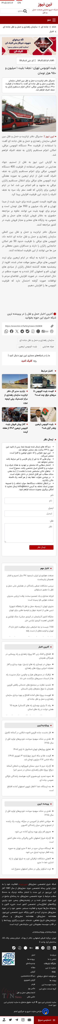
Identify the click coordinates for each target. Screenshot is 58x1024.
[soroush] (33, 331)
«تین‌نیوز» (23, 884)
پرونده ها (31, 959)
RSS (54, 972)
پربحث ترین (43, 804)
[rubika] (38, 331)
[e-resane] (8, 958)
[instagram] (48, 948)
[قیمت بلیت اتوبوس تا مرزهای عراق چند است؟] (43, 381)
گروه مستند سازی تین (47, 988)
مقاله (33, 967)
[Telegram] (16, 1020)
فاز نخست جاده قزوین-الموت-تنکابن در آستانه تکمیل (28, 732)
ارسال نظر (41, 547)
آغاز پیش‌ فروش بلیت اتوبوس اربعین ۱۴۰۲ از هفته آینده (15, 428)
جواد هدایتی (48, 346)
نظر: (51, 521)
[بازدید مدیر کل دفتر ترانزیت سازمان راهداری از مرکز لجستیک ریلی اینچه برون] (15, 381)
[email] (37, 948)
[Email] (29, 1020)
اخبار (52, 31)
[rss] (54, 948)
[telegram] (22, 331)
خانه (54, 27)
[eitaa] (45, 331)
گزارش (33, 971)
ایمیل (50, 508)
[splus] (19, 948)
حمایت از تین (50, 968)
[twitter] (17, 331)
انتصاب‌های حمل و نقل (26, 992)
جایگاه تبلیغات (50, 963)
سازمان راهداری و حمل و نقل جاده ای (20, 27)
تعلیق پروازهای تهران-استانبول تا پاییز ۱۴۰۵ (32, 749)
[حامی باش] (4, 1020)
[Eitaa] (31, 948)
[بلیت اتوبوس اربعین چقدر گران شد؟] (43, 414)
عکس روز (31, 988)
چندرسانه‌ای (30, 963)
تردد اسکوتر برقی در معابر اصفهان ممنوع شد (31, 868)
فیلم (33, 984)
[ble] (27, 331)
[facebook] (11, 331)
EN (19, 3)
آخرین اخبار (44, 647)
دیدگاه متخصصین (28, 976)
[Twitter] (10, 1020)
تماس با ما (52, 959)
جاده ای (44, 27)
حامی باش (31, 996)
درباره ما (53, 955)
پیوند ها (53, 980)
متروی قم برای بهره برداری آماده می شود (33, 831)
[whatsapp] (6, 331)
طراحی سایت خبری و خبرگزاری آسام (28, 1011)
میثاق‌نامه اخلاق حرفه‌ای (46, 976)
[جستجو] (25, 11)
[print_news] (51, 331)
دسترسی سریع (44, 1020)
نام (52, 495)
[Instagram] (22, 1020)
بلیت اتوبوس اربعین (28, 346)
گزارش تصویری (29, 980)
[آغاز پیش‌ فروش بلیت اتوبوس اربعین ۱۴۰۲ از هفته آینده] (15, 414)
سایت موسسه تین (49, 984)
